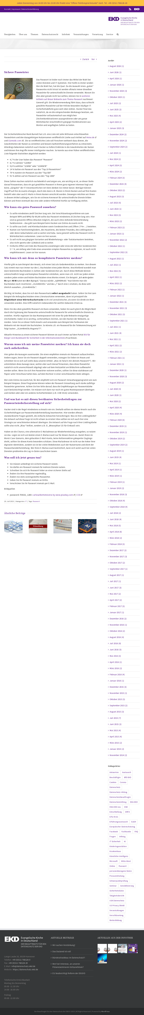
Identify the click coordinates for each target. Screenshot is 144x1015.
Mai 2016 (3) (115, 656)
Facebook (114, 831)
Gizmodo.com (14, 140)
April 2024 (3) (116, 165)
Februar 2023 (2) (117, 227)
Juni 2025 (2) (116, 109)
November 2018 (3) (118, 494)
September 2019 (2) (119, 444)
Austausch (126, 772)
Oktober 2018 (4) (117, 500)
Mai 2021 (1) (115, 339)
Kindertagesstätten (118, 846)
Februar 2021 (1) (117, 357)
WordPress (105, 1011)
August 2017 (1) (117, 575)
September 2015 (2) (119, 705)
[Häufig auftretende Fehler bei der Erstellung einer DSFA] (13, 526)
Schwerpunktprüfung (119, 881)
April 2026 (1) (116, 78)
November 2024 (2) (118, 140)
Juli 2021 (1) (115, 327)
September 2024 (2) (119, 146)
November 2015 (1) (118, 693)
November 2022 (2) (118, 240)
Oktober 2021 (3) (117, 314)
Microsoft (114, 861)
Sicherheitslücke (117, 891)
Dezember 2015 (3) (118, 687)
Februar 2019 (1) (117, 482)
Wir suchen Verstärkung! (63, 945)
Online (112, 866)
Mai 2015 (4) (115, 730)
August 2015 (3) (117, 711)
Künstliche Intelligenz (119, 856)
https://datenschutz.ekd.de (25, 969)
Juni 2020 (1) (116, 395)
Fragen (113, 836)
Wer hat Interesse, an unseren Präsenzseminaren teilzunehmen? (68, 965)
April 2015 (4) (116, 736)
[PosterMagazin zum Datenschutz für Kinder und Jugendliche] (133, 948)
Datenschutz (115, 787)
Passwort (36, 501)
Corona (123, 782)
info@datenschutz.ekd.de (23, 966)
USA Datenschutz (117, 900)
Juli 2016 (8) (115, 643)
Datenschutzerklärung (30, 9)
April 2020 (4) (116, 407)
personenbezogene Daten (121, 871)
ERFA (127, 812)
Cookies (113, 782)
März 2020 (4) (116, 413)
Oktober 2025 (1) (117, 97)
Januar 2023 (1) (117, 233)
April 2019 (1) (116, 469)
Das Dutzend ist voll (61, 951)
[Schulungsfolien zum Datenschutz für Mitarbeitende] (123, 948)
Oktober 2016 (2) (117, 631)
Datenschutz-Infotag (118, 792)
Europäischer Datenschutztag (122, 826)
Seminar (113, 886)
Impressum (16, 9)
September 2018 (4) (119, 506)
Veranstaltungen (117, 910)
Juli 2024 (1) (115, 153)
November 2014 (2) (118, 755)
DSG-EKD (134, 802)
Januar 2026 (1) (117, 84)
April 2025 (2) (116, 122)
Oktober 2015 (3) (117, 699)
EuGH (133, 822)
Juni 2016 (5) (116, 649)
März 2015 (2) (116, 742)
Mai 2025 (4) (115, 115)
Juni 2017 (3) (116, 587)
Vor (93, 59)
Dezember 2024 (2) (118, 134)
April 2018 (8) (116, 531)
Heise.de (90, 137)
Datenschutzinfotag (118, 802)
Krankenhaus (115, 851)
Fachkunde (126, 831)
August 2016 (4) (117, 637)
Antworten (114, 772)
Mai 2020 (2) (115, 401)
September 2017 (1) (119, 569)
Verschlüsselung (116, 915)
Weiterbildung (116, 920)
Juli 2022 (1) (115, 264)
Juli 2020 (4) (115, 389)
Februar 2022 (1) (117, 289)
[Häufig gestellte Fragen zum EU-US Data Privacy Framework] (112, 948)
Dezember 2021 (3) (118, 302)
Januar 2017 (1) (117, 612)
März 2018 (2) (116, 538)
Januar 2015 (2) (117, 749)
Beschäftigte (115, 777)
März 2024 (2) (116, 171)
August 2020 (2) (117, 382)
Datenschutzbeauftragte (120, 797)
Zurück (85, 59)
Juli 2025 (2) (115, 103)
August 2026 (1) (117, 66)
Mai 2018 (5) (115, 525)
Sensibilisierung (127, 886)
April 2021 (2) (116, 345)
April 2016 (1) (116, 662)
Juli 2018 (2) (115, 513)
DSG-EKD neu (115, 807)
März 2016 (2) (116, 668)
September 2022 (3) (119, 252)
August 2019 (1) (117, 451)
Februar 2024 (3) (117, 177)
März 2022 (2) (116, 283)
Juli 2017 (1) (115, 581)
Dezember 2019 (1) (118, 426)
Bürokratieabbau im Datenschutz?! (68, 957)
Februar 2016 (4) (117, 674)
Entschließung (116, 812)
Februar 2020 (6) (117, 420)
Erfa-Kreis (114, 817)
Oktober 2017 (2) (117, 562)
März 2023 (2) (116, 221)
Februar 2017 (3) (117, 606)
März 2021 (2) (116, 351)
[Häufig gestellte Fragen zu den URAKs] (102, 948)
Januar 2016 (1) (117, 680)
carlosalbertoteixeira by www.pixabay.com (52, 494)
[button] (118, 34)
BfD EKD (127, 777)
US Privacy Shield (117, 905)
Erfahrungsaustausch (119, 822)
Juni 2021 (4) (116, 333)
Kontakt (7, 9)
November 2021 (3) (118, 308)
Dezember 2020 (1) (118, 370)
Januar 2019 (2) (117, 488)
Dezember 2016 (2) (118, 618)
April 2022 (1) (116, 277)
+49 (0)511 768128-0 (21, 959)
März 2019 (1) (116, 475)
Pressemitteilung (117, 876)
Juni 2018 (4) (116, 519)
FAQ (136, 831)
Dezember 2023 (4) (118, 184)
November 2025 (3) (118, 91)
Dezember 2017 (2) (118, 550)
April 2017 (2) (116, 600)
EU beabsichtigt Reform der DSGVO (68, 973)
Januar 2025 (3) (117, 128)
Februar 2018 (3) (117, 544)
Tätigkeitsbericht (117, 895)
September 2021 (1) (119, 320)
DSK (126, 807)
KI (125, 841)
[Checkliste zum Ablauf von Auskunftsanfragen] (102, 959)
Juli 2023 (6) (115, 202)
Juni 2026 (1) (116, 72)
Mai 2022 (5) (115, 271)
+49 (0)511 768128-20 (18, 963)
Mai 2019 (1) (115, 463)
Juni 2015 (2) (116, 724)
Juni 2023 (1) (116, 209)
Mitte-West (126, 861)
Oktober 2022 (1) (117, 246)
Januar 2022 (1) (117, 295)
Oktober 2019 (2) (117, 438)
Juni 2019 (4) (116, 457)
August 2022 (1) (117, 258)
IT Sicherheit (115, 841)
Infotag (122, 836)
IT (26, 501)
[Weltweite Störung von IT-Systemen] (38, 526)
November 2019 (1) (118, 432)
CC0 (78, 494)
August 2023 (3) (117, 196)
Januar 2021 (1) (117, 364)
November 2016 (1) (118, 624)
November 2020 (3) (118, 376)
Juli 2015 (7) (115, 718)
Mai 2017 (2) (115, 593)
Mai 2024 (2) (115, 159)
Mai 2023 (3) (115, 215)
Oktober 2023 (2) (117, 190)
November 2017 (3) (118, 556)
